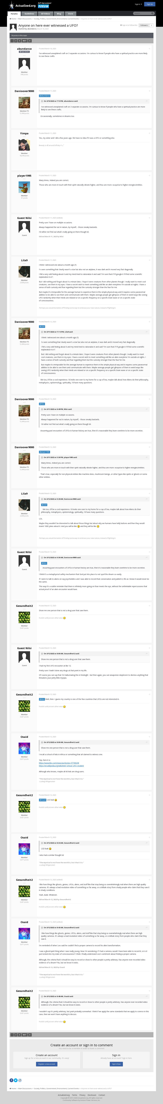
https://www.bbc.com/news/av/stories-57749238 (59, 763)
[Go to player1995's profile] (24, 187)
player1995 (24, 175)
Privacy (82, 1095)
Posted (47, 48)
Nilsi (66, 409)
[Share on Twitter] (16, 1080)
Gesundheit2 (24, 606)
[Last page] (30, 40)
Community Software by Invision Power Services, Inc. (81, 1100)
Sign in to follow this (129, 25)
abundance (31, 29)
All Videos (45, 13)
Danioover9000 (24, 91)
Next (24, 41)
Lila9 (24, 260)
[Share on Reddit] (20, 1080)
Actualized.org (64, 1095)
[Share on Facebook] (11, 1080)
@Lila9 (42, 326)
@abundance (45, 96)
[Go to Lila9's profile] (24, 272)
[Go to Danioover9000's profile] (24, 102)
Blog (59, 13)
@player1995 (44, 452)
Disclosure (92, 1095)
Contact (102, 1095)
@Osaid (43, 800)
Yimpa (24, 133)
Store (70, 13)
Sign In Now (116, 1064)
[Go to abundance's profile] (13, 27)
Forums (14, 13)
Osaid (24, 737)
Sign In (138, 4)
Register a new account (46, 1064)
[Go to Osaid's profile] (24, 748)
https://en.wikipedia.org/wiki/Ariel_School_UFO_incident (61, 766)
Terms (74, 1095)
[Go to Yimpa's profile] (24, 145)
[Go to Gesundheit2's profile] (24, 617)
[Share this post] (149, 48)
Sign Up (150, 4)
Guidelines (29, 13)
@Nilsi (42, 404)
